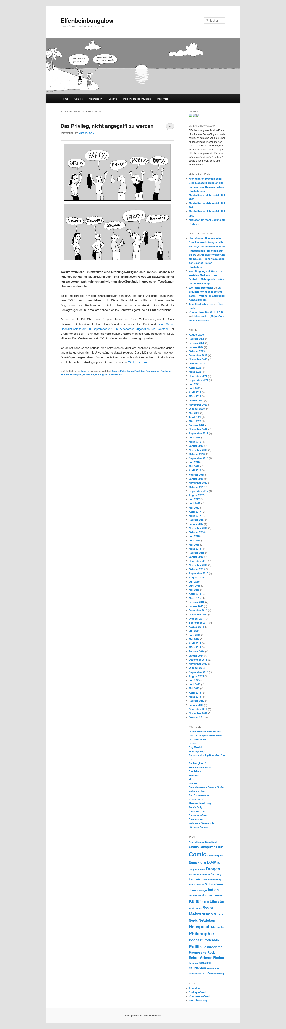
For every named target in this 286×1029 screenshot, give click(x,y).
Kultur (195, 901)
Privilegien (101, 374)
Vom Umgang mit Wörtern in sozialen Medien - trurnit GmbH (206, 275)
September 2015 (198, 573)
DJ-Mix (213, 862)
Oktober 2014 (197, 618)
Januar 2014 (196, 655)
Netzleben (207, 920)
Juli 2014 (194, 631)
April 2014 (195, 643)
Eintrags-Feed (197, 992)
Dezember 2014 (198, 610)
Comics (78, 98)
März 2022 (195, 371)
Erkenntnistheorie (199, 874)
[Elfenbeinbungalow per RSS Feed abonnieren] (197, 116)
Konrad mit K (196, 799)
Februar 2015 (196, 602)
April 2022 (195, 367)
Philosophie (201, 933)
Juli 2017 (194, 499)
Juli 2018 (194, 462)
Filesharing (214, 879)
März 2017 (195, 516)
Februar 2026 (196, 339)
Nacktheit (88, 374)
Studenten (197, 968)
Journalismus (212, 895)
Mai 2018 (194, 466)
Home (64, 98)
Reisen (194, 957)
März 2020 (195, 421)
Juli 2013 (194, 680)
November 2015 (198, 565)
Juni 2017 (194, 503)
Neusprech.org (197, 811)
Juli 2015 (194, 581)
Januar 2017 (196, 524)
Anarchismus (196, 842)
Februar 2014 (196, 651)
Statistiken (205, 963)
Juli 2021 (194, 384)
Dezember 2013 (198, 659)
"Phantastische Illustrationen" (205, 731)
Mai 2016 (194, 544)
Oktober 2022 (197, 363)
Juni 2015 (194, 585)
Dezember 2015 (198, 561)
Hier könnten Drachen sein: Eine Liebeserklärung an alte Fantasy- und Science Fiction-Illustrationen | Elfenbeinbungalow (207, 246)
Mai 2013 (194, 688)
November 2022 (198, 359)
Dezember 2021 (198, 376)
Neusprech (200, 926)
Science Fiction (212, 957)
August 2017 (196, 495)
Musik (219, 914)
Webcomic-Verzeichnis (201, 823)
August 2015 (196, 577)
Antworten (115, 374)
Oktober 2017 (197, 487)
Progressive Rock (202, 952)
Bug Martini (195, 747)
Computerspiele (215, 855)
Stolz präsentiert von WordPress (143, 1015)
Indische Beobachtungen (137, 98)
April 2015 (195, 594)
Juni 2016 (194, 540)
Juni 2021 (194, 388)
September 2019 (198, 433)
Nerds (193, 920)
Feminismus (152, 371)
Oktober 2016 (197, 532)
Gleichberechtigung (71, 374)
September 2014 (198, 622)
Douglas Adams (197, 869)
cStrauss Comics (198, 827)
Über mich (162, 98)
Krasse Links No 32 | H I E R (206, 312)
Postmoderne (212, 947)
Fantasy (216, 874)
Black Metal (211, 842)
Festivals (166, 371)
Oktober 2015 (197, 569)
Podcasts (211, 940)
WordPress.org (198, 1000)
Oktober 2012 (197, 717)
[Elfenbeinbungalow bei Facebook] (194, 116)
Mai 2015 (194, 590)
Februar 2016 (196, 553)
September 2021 (198, 380)
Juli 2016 (194, 536)
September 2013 (198, 672)
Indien (213, 889)
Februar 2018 (196, 474)
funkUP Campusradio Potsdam (206, 735)
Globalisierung (215, 884)
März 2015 (195, 598)
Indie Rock (195, 895)
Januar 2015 (196, 606)
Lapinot (193, 743)
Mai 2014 (194, 639)
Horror (193, 890)
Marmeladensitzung (200, 803)
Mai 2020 (194, 413)
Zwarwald (194, 775)
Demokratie (197, 862)
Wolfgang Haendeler (201, 287)
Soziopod (194, 962)
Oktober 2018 (197, 454)
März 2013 (195, 696)
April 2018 (195, 470)
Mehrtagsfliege (197, 751)
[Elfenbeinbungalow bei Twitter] (190, 116)
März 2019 (195, 442)
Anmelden (195, 988)
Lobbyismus (195, 907)
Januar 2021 (196, 400)
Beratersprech (197, 819)
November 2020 (198, 404)
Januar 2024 (196, 347)
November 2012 (198, 713)
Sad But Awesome (199, 795)
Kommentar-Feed (199, 996)
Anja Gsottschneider (201, 304)
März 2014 (195, 647)
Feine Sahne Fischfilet (132, 371)
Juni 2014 (194, 635)
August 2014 (196, 626)
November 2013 (198, 663)
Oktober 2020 (197, 409)
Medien (208, 907)
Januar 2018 (196, 479)
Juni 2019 (194, 437)
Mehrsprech (95, 98)
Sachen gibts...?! (198, 763)
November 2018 (198, 450)
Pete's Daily (195, 807)
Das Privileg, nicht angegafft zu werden (107, 125)
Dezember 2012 (198, 709)
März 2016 (195, 548)
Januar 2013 (196, 705)
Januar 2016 (196, 557)
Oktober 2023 (197, 351)
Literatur (217, 901)
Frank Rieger (196, 884)
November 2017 (198, 483)
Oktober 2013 (197, 668)
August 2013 (196, 676)
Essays (112, 98)
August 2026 (196, 334)
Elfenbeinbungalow (87, 20)
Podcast (196, 939)
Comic (197, 854)
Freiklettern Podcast (200, 767)
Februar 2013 (196, 700)
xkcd (191, 779)
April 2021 (195, 392)
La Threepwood (197, 739)
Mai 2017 (194, 507)
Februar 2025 (196, 343)
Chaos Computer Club (206, 846)
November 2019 (198, 429)
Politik (195, 946)
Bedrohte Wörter (198, 815)
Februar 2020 (196, 425)
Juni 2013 (194, 684)
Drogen (213, 868)
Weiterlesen (137, 362)
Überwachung (215, 973)
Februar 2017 (196, 520)
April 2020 (195, 417)
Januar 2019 (196, 446)
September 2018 (198, 458)
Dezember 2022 (198, 355)
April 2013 (195, 692)
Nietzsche (217, 927)
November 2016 (198, 528)
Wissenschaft (198, 973)
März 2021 (195, 396)
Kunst (205, 902)
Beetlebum (195, 771)
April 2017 (195, 511)
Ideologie (202, 890)
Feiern (115, 371)
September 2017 (198, 491)
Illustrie (193, 783)
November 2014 (198, 614)
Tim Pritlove (213, 968)
